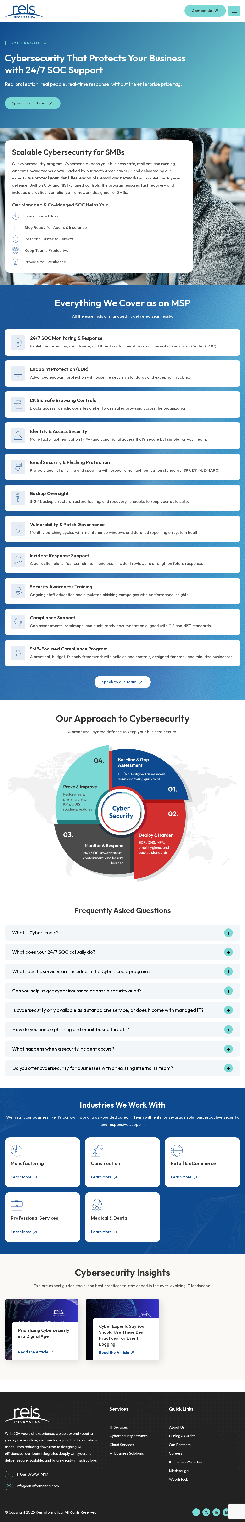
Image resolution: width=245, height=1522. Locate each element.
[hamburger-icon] (234, 11)
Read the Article (33, 1352)
